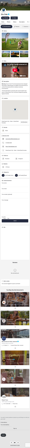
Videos (14, 21)
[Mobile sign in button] (25, 2)
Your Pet (4, 217)
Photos (8, 21)
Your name (4, 183)
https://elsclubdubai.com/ (11, 146)
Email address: (4, 422)
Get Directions (24, 122)
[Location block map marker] (15, 109)
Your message (5, 200)
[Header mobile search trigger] (28, 2)
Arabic (3, 435)
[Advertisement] (15, 244)
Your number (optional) (7, 194)
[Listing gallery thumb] (15, 41)
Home (2, 21)
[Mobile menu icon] (2, 2)
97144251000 (9, 142)
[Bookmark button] (15, 308)
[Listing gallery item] (6, 54)
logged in (10, 283)
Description (22, 21)
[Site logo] (4, 2)
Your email (4, 188)
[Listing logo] (3, 10)
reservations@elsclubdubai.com (13, 138)
